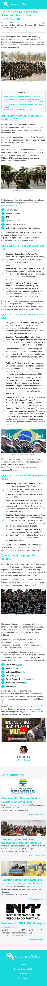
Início (23, 965)
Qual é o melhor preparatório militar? (18, 109)
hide (27, 92)
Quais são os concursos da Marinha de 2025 (24, 102)
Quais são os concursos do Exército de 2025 (24, 99)
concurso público (9, 205)
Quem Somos (23, 978)
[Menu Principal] (43, 4)
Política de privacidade (23, 969)
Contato (23, 974)
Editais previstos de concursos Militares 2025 (21, 97)
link (19, 665)
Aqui (39, 709)
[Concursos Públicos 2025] (15, 4)
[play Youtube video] (23, 730)
